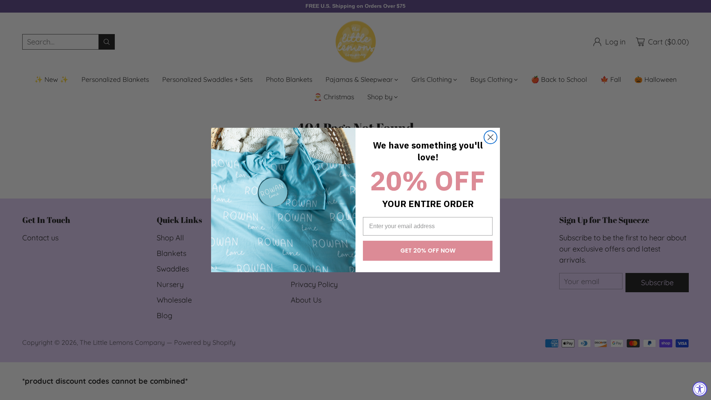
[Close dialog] (490, 137)
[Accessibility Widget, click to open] (699, 388)
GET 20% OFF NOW (427, 250)
